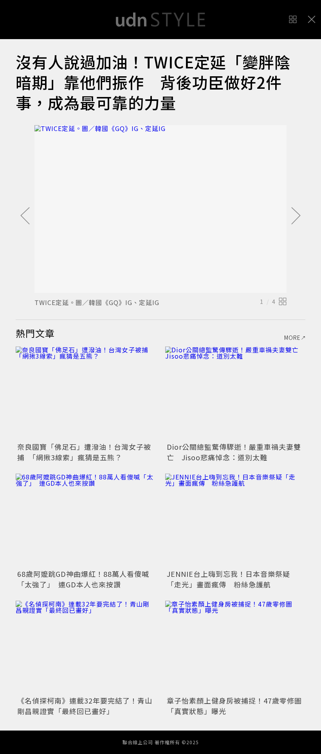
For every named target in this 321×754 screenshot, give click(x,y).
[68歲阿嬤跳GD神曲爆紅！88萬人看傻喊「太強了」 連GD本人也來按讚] (86, 520)
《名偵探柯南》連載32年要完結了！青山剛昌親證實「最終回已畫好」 (84, 705)
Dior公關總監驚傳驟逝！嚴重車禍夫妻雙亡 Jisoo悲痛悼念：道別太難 (234, 452)
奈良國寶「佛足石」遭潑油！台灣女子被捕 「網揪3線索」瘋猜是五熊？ (84, 452)
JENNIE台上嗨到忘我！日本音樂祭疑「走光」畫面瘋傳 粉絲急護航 (228, 579)
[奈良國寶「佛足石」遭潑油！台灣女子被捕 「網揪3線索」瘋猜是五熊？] (86, 393)
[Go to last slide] (25, 216)
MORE (292, 337)
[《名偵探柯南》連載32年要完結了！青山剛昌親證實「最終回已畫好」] (86, 647)
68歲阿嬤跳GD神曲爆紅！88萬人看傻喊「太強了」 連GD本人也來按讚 (83, 579)
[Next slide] (296, 216)
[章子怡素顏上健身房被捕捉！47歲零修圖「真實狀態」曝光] (235, 647)
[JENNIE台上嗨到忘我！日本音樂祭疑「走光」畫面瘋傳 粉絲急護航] (235, 520)
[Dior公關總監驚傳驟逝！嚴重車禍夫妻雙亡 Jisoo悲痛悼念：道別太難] (235, 393)
